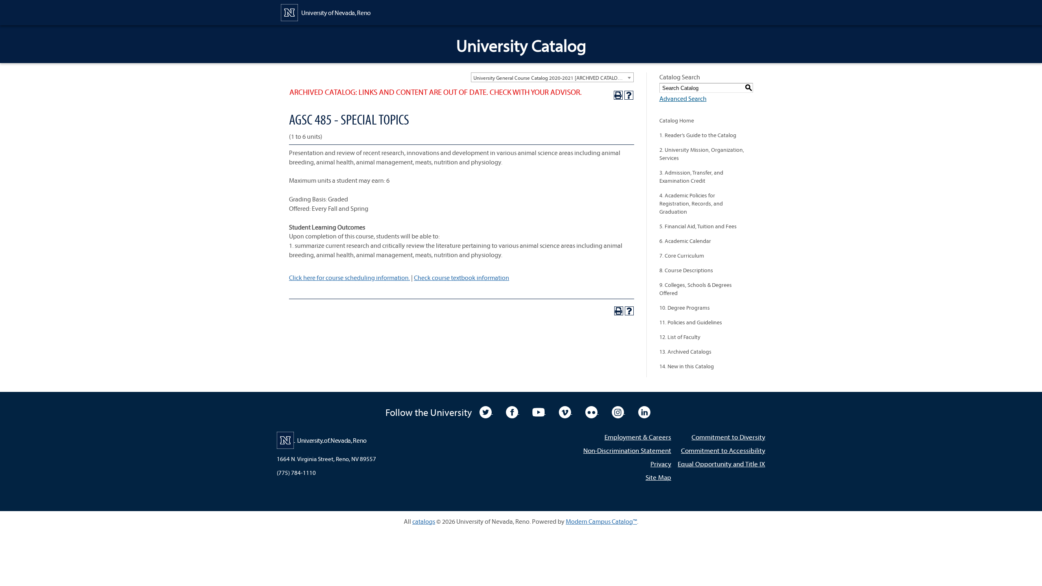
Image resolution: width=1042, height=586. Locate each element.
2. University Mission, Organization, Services (701, 154)
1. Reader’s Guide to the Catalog (697, 135)
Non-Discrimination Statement (627, 450)
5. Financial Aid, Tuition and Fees (698, 226)
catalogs (423, 521)
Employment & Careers (637, 437)
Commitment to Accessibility (723, 450)
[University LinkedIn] (644, 411)
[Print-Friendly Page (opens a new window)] (618, 95)
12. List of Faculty (680, 337)
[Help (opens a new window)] (628, 95)
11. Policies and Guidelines (690, 322)
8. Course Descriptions (686, 270)
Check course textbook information (461, 277)
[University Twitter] (486, 411)
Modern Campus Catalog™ (601, 521)
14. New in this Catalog (686, 366)
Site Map (658, 477)
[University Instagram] (618, 411)
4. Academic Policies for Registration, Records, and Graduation (691, 203)
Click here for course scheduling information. (349, 277)
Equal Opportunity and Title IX (721, 463)
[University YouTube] (539, 411)
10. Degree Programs (684, 307)
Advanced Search (683, 98)
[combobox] (552, 77)
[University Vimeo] (565, 411)
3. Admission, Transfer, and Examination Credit (691, 176)
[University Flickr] (592, 411)
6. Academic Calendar (685, 241)
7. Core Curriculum (681, 255)
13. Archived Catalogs (685, 351)
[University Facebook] (512, 411)
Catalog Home (676, 120)
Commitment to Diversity (728, 437)
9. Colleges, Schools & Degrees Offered (695, 289)
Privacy (660, 463)
